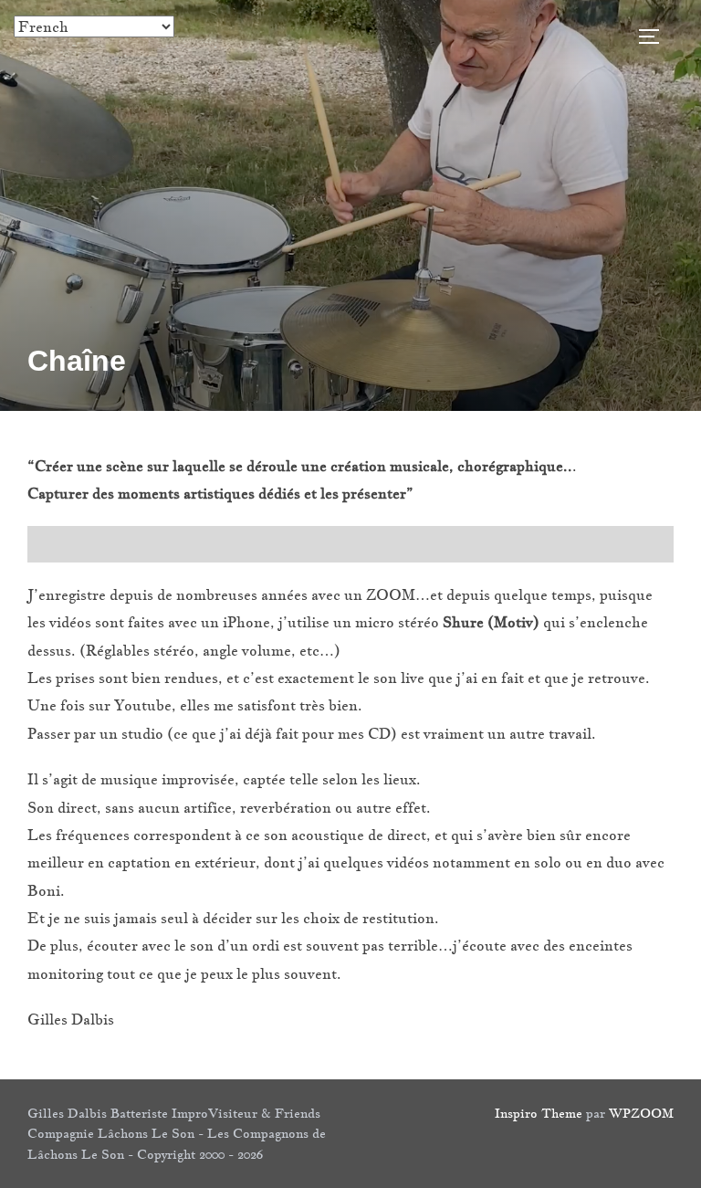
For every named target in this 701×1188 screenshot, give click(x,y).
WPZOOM (641, 1113)
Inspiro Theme (538, 1113)
